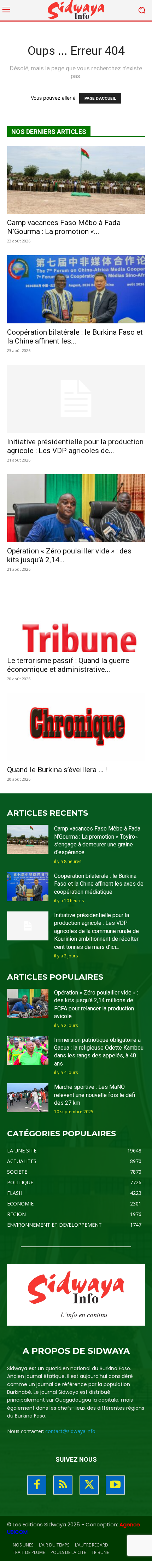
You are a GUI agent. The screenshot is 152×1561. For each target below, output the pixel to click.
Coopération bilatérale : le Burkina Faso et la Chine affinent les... (75, 336)
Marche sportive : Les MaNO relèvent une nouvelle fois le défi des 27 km (94, 1095)
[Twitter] (89, 1485)
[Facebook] (36, 1485)
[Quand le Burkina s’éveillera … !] (76, 727)
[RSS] (62, 1485)
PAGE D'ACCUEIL (100, 98)
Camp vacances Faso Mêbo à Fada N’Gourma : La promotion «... (64, 227)
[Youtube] (115, 1485)
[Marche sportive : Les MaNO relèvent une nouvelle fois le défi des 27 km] (27, 1097)
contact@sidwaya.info (70, 1431)
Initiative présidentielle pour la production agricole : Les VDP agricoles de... (75, 446)
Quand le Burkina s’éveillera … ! (57, 769)
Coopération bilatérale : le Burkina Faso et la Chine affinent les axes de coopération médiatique (99, 884)
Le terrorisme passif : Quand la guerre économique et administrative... (68, 665)
